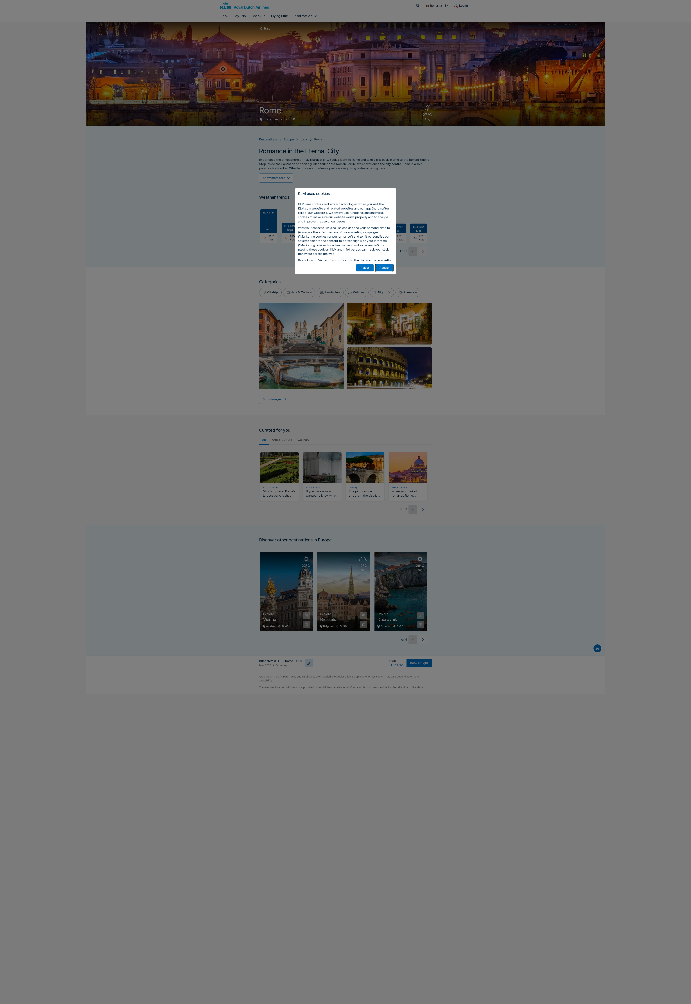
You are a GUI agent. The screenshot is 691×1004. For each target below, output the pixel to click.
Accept (384, 267)
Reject (365, 267)
